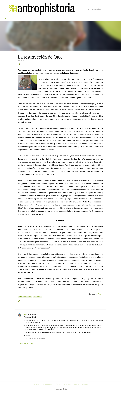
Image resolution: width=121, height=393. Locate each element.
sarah (25, 314)
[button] (19, 64)
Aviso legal (47, 384)
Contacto (37, 384)
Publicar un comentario (25, 343)
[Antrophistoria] (41, 9)
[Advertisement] (60, 363)
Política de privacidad (62, 384)
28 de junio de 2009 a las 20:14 (34, 338)
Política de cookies (80, 384)
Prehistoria (37, 297)
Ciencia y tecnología (25, 297)
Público (100, 294)
